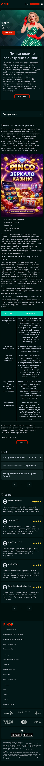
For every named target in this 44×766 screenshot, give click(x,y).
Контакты (6, 664)
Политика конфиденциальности (13, 639)
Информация (8, 655)
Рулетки (5, 699)
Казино (7, 685)
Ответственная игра (9, 644)
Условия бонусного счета (11, 659)
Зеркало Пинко (22, 96)
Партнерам (6, 674)
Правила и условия (10, 629)
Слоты (5, 694)
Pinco (4, 689)
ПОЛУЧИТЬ (8, 32)
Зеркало (22, 442)
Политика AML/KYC (9, 649)
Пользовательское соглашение (13, 634)
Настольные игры (8, 704)
